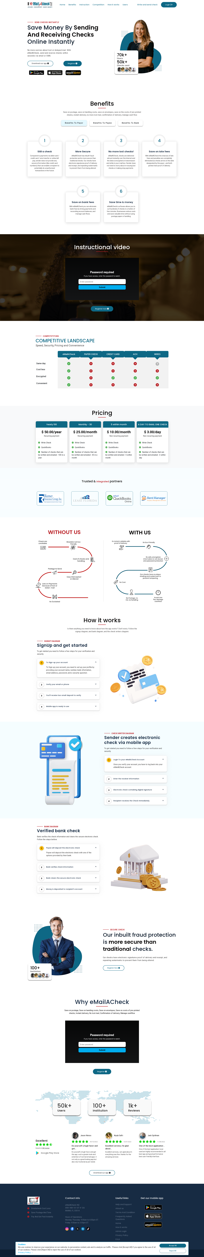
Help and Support (123, 1203)
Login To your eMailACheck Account (128, 759)
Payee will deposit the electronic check (63, 848)
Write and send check (147, 4)
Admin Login (121, 1230)
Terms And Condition (125, 1211)
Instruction (84, 4)
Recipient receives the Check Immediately (131, 801)
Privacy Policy (121, 1234)
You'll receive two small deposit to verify (63, 695)
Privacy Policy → (25, 1252)
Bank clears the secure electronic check (63, 878)
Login (167, 4)
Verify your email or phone (57, 684)
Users (125, 4)
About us (119, 1207)
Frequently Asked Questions (123, 1215)
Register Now (112, 968)
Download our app (39, 63)
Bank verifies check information (59, 867)
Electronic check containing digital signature (132, 790)
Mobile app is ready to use (57, 706)
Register (72, 63)
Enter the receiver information (126, 779)
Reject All (172, 1251)
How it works (121, 1226)
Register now (101, 308)
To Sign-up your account (57, 662)
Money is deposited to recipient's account (64, 889)
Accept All (173, 1246)
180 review (45, 1148)
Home (62, 4)
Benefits (72, 4)
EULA (117, 1238)
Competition (98, 4)
